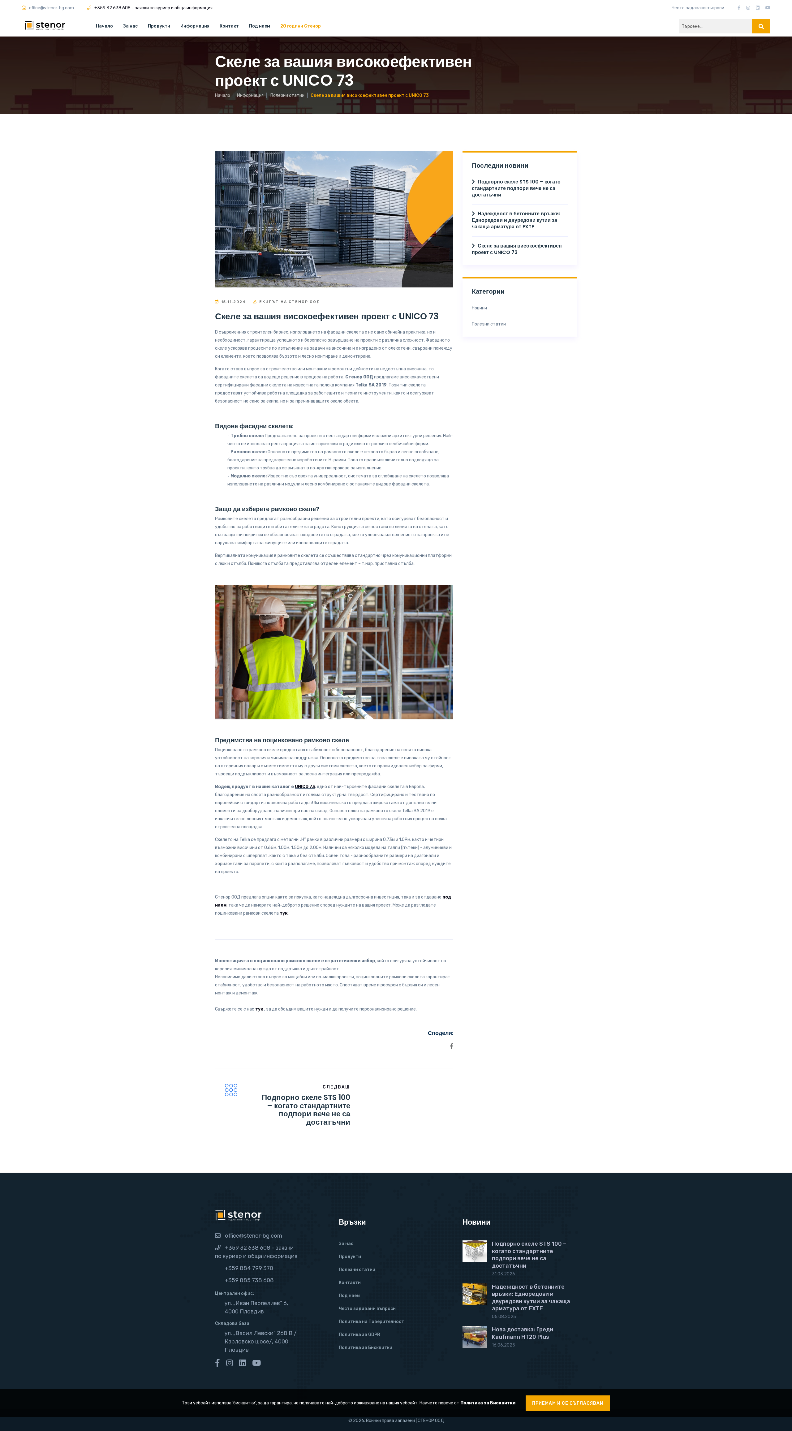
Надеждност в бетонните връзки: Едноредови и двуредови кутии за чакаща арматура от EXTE (516, 220)
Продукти (159, 26)
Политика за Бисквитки (365, 1347)
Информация (250, 95)
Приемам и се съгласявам (568, 1403)
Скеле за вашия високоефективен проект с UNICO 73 (517, 249)
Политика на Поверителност (371, 1321)
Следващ (336, 1087)
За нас (130, 26)
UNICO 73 (305, 786)
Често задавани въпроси (698, 8)
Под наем (259, 26)
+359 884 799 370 (249, 1268)
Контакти (350, 1282)
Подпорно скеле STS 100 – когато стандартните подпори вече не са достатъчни (306, 1109)
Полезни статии (287, 95)
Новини (479, 308)
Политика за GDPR (359, 1334)
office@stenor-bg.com (253, 1235)
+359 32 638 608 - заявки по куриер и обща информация (153, 8)
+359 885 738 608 (249, 1280)
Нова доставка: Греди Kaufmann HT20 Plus (522, 1333)
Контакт (229, 26)
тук (284, 913)
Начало (104, 26)
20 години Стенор (300, 26)
